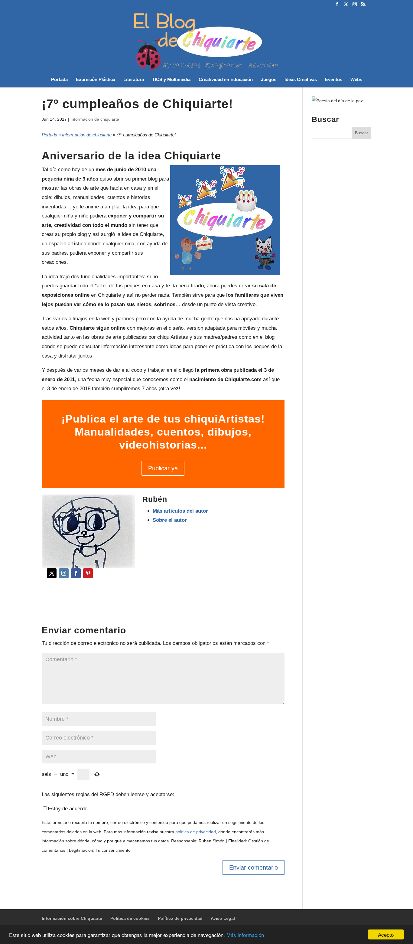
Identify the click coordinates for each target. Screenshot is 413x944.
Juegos (268, 79)
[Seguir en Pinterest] (88, 573)
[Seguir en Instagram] (64, 573)
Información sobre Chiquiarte (72, 918)
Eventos (333, 79)
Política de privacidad (180, 918)
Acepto (386, 934)
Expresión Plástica (95, 79)
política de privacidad (195, 832)
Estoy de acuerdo (67, 809)
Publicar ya (163, 468)
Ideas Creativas (301, 79)
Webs (356, 79)
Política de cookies (130, 918)
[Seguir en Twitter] (52, 573)
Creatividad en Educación (226, 79)
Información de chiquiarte (94, 119)
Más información (245, 935)
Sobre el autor (170, 520)
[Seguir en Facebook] (76, 573)
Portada (59, 79)
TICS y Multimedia (171, 79)
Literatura (133, 79)
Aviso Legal (223, 918)
